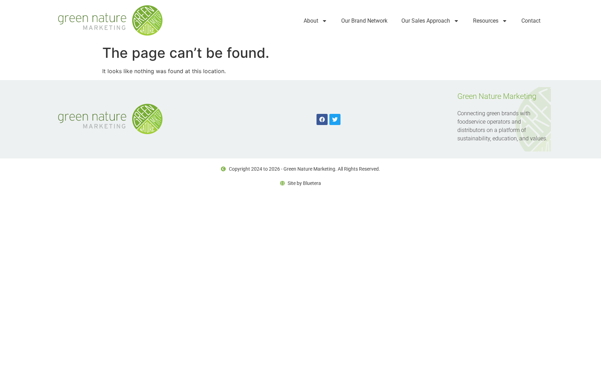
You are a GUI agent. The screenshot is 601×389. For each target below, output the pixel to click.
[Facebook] (322, 119)
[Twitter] (334, 119)
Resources (485, 20)
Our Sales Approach (425, 20)
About (311, 20)
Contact (530, 20)
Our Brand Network (364, 20)
